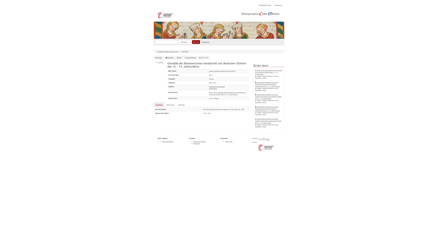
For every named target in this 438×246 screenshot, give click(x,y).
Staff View (181, 105)
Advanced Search (167, 141)
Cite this (159, 58)
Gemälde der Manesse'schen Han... (168, 52)
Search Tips (228, 141)
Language (278, 5)
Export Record (191, 58)
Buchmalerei (213, 89)
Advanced (205, 42)
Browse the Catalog (200, 141)
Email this (170, 58)
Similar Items (171, 105)
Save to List (204, 58)
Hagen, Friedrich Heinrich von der (219, 71)
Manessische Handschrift (217, 87)
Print (180, 58)
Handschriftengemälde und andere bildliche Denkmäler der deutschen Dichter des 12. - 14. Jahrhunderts (268, 96)
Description (159, 105)
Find (197, 42)
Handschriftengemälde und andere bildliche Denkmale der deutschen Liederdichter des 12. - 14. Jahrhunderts (267, 84)
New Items (197, 143)
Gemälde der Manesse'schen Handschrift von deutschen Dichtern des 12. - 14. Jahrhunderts (227, 93)
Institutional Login (265, 5)
